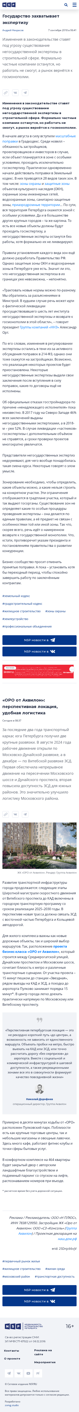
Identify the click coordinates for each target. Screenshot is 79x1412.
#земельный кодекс (16, 596)
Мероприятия (45, 1362)
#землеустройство (15, 619)
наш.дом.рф (67, 1239)
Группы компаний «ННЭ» (39, 327)
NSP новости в (36, 640)
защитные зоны (57, 183)
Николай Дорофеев (39, 1099)
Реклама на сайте (43, 1352)
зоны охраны (30, 183)
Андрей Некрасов (12, 30)
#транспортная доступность (55, 1276)
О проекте (12, 1358)
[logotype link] (12, 5)
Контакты (11, 1350)
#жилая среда (55, 1269)
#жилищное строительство (21, 611)
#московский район (16, 1276)
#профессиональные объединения (27, 626)
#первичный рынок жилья (21, 1261)
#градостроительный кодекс (22, 604)
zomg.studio (12, 1405)
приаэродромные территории (36, 205)
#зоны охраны (55, 611)
